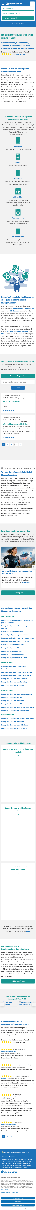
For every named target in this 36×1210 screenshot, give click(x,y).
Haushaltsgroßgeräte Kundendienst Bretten (16, 675)
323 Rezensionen (19, 54)
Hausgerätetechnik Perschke (8, 1097)
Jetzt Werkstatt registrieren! (18, 23)
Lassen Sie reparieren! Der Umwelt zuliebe (18, 809)
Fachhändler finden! (18, 981)
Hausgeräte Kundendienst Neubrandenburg (16, 694)
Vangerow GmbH (26, 1159)
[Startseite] (13, 3)
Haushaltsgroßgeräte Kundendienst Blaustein (17, 672)
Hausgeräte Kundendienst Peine (12, 722)
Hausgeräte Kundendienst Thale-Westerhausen (17, 707)
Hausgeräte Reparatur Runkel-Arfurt (14, 658)
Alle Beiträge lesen (18, 593)
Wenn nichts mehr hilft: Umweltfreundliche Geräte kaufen (18, 868)
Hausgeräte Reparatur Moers (11, 651)
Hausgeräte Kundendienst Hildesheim (14, 725)
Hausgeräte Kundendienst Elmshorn (14, 728)
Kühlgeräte (18, 178)
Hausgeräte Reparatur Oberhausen (13, 648)
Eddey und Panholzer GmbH (8, 1051)
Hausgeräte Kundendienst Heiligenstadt (15, 710)
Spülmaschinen (18, 197)
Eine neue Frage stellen (18, 376)
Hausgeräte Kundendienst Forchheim (14, 679)
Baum (28, 931)
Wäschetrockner (18, 237)
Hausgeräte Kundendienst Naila (12, 685)
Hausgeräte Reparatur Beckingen (12, 645)
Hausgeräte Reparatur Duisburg (12, 654)
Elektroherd (18, 146)
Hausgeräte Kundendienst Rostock (13, 697)
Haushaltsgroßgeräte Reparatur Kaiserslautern (17, 638)
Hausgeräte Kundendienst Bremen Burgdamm (17, 718)
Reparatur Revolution (24, 1163)
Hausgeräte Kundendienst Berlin (12, 701)
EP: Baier (27, 1065)
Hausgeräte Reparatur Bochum (12, 632)
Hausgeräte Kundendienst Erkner (13, 704)
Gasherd (18, 162)
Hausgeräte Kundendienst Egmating (14, 682)
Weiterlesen (26, 582)
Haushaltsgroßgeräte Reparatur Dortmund (16, 635)
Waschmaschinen (18, 218)
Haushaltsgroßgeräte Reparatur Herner (15, 641)
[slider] (6, 54)
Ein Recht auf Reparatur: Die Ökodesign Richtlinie (18, 750)
